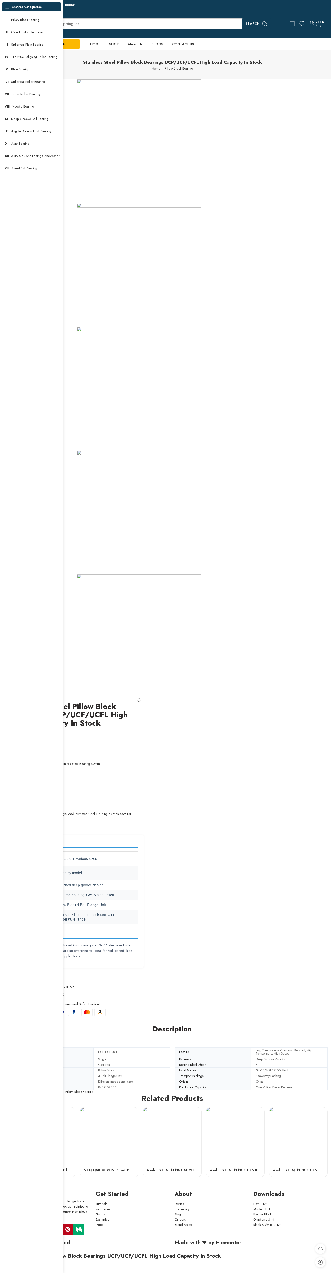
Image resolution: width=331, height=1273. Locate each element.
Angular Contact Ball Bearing (31, 131)
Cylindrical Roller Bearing (28, 32)
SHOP (114, 44)
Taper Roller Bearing (25, 94)
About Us (135, 44)
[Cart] (292, 23)
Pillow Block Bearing (179, 68)
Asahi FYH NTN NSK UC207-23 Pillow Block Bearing (235, 1170)
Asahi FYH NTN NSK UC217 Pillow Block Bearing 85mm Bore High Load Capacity (298, 1170)
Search (253, 23)
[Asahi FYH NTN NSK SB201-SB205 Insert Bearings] (172, 1136)
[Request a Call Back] (320, 1249)
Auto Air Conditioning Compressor (35, 155)
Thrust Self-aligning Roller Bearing (34, 56)
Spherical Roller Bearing (28, 81)
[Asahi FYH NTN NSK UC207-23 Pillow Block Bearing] (235, 1136)
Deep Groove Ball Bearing (29, 118)
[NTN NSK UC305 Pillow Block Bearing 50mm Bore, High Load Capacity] (109, 1136)
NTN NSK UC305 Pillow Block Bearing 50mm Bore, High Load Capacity (109, 1170)
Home (156, 68)
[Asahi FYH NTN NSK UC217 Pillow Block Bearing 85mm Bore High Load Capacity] (298, 1136)
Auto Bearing (20, 143)
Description (172, 1029)
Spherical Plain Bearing (27, 44)
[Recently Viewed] (320, 1262)
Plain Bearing (20, 69)
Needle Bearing (23, 106)
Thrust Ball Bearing (24, 168)
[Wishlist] (139, 700)
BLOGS (157, 44)
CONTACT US (183, 44)
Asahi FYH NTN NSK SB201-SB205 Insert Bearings (172, 1170)
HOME (95, 44)
